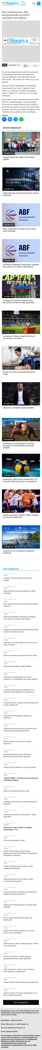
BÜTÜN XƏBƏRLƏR (21, 1002)
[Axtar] (38, 3)
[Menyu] (33, 3)
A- (35, 65)
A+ (26, 66)
